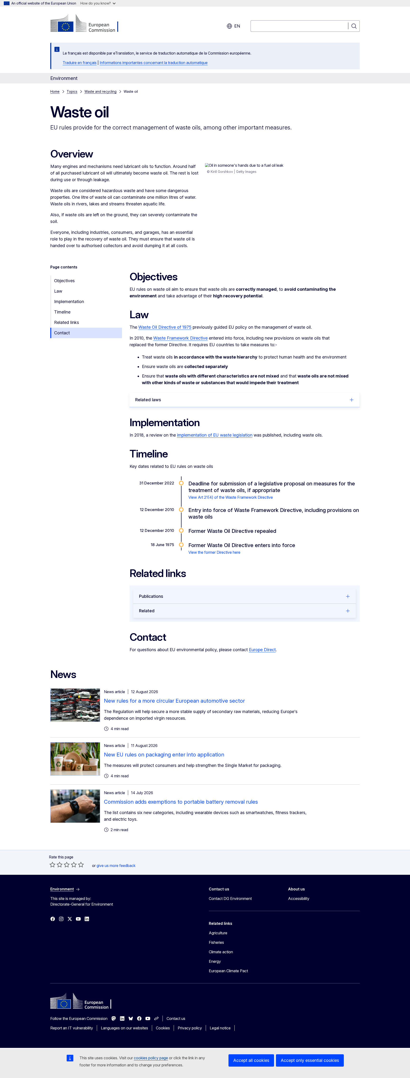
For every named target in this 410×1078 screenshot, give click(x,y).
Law (58, 291)
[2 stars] (56, 864)
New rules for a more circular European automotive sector (174, 701)
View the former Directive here (214, 552)
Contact (62, 332)
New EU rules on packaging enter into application (164, 754)
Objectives (64, 280)
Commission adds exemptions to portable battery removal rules (181, 802)
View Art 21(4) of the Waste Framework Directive (230, 497)
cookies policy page (151, 1057)
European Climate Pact (228, 970)
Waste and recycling (100, 91)
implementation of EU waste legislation (214, 435)
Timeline (62, 311)
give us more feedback (116, 865)
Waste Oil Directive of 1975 (164, 327)
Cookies (163, 1028)
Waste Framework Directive (180, 338)
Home (55, 91)
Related (146, 610)
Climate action (221, 951)
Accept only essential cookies (310, 1060)
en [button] (237, 25)
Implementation (69, 301)
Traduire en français (80, 62)
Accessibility (298, 898)
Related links (66, 322)
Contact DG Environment (230, 898)
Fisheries (216, 942)
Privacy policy (190, 1028)
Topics (72, 91)
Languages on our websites (124, 1028)
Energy (215, 961)
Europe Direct (262, 649)
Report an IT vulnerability (71, 1028)
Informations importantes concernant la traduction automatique (154, 62)
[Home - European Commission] (88, 23)
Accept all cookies (251, 1060)
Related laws (148, 399)
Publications (151, 596)
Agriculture (218, 933)
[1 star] (52, 864)
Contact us (176, 1018)
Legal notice (220, 1028)
